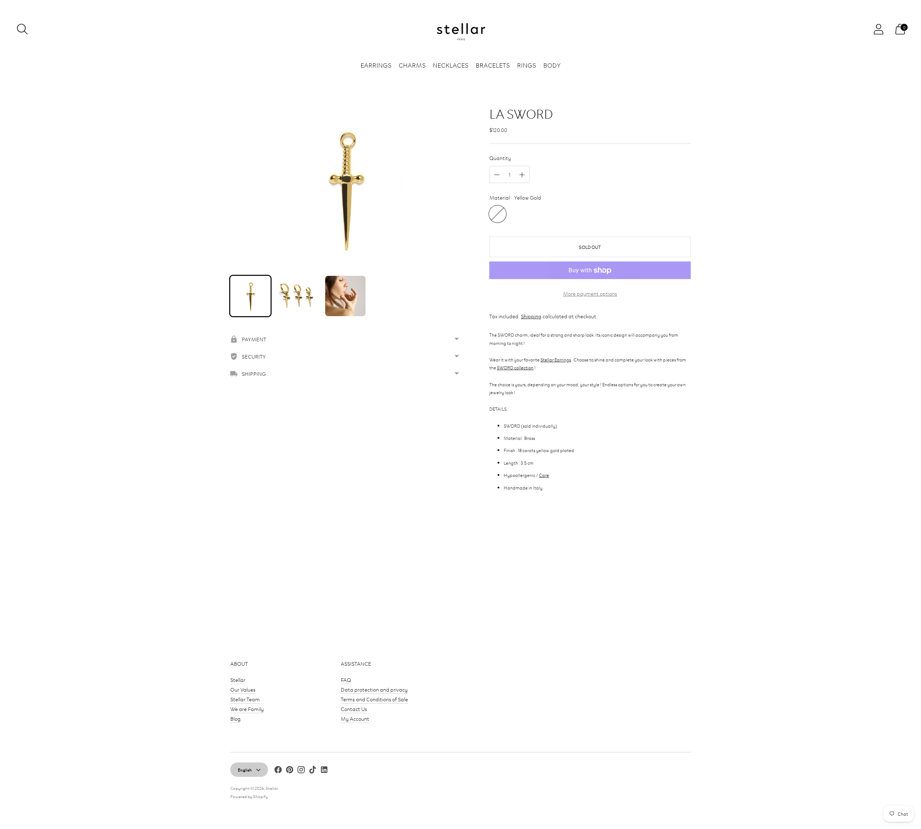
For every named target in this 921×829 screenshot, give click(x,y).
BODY (552, 64)
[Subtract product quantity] (497, 174)
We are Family (247, 708)
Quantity (500, 157)
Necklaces (450, 64)
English (245, 769)
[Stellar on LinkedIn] (324, 770)
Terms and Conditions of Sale (374, 699)
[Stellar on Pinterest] (289, 770)
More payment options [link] (590, 293)
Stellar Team (245, 699)
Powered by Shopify (249, 796)
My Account (355, 718)
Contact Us (354, 708)
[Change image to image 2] (298, 296)
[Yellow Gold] (497, 214)
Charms (412, 64)
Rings (526, 64)
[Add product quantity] (522, 174)
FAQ (346, 679)
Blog (235, 718)
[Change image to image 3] (345, 296)
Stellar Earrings (555, 359)
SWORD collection (515, 367)
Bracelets (493, 64)
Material (499, 197)
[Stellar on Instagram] (301, 770)
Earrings (375, 64)
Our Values (242, 689)
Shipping (531, 316)
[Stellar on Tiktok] (312, 770)
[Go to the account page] (878, 29)
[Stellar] (460, 29)
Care (544, 475)
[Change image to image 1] (250, 296)
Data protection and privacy (374, 689)
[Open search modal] (22, 29)
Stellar (237, 679)
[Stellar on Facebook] (278, 770)
